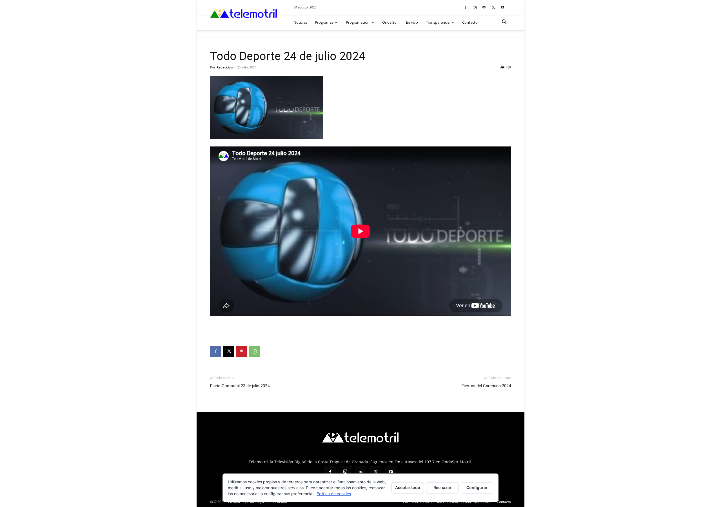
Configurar (477, 487)
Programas (324, 22)
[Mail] (484, 7)
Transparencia (437, 22)
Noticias (300, 22)
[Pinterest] (241, 351)
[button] (504, 22)
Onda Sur (390, 22)
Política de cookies (334, 493)
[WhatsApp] (254, 351)
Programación (358, 22)
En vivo (412, 22)
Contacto (470, 22)
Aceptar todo (407, 487)
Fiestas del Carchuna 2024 (486, 385)
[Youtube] (502, 7)
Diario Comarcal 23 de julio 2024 (240, 385)
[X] (493, 7)
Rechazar (442, 487)
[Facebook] (465, 7)
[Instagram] (474, 7)
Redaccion (225, 67)
